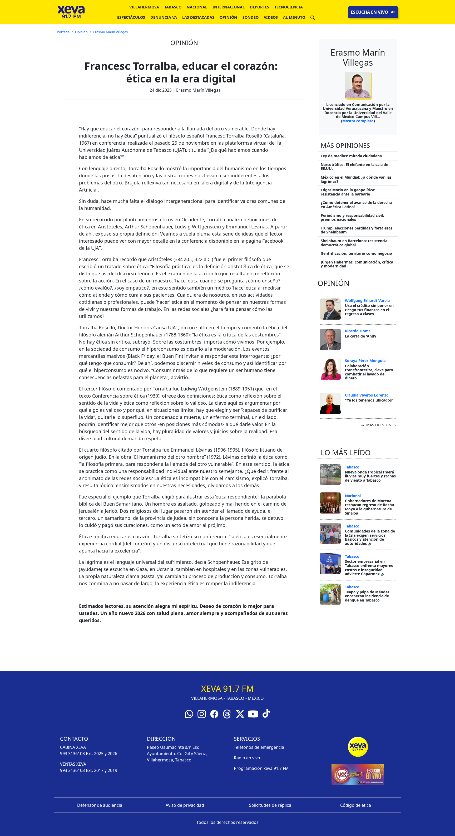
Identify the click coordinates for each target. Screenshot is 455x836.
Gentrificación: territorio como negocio (356, 253)
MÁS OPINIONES (380, 424)
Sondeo (251, 17)
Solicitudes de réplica (270, 805)
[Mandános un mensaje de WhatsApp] (189, 713)
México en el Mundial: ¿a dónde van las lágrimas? (356, 179)
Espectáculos (131, 17)
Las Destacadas (198, 17)
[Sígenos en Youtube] (253, 713)
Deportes (259, 6)
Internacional (228, 6)
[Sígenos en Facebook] (214, 713)
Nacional (197, 6)
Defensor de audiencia (99, 805)
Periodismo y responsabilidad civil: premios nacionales (352, 217)
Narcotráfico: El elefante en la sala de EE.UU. (354, 166)
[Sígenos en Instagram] (201, 713)
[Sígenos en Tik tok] (266, 713)
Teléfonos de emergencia (259, 747)
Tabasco (172, 6)
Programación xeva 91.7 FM (261, 768)
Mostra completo (358, 120)
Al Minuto (294, 17)
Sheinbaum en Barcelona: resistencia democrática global (354, 242)
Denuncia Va (163, 17)
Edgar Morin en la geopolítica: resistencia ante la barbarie (348, 192)
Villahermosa (144, 6)
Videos (271, 17)
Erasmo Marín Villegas (110, 32)
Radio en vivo (247, 758)
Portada (63, 32)
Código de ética (355, 805)
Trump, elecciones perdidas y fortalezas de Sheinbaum (356, 230)
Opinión (228, 17)
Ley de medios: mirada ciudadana (351, 155)
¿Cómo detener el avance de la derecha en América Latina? (356, 204)
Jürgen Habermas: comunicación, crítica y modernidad (357, 264)
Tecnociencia (288, 6)
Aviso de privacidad (185, 805)
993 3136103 (72, 753)
